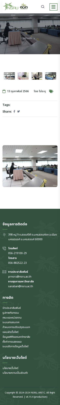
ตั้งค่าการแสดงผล (12, 342)
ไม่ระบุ (42, 91)
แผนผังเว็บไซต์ (10, 332)
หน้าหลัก (27, 38)
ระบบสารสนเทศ (11, 322)
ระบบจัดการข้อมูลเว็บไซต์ (15, 346)
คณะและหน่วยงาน (12, 318)
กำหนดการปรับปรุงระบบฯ (16, 327)
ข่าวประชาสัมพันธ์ (11, 308)
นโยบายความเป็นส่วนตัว (15, 373)
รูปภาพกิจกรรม (10, 313)
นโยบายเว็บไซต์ (10, 368)
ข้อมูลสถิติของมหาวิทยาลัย (16, 337)
